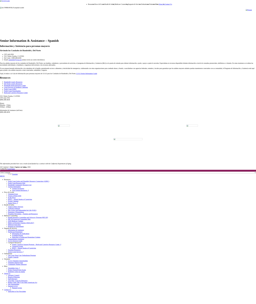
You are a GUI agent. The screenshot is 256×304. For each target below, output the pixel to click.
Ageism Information (14, 187)
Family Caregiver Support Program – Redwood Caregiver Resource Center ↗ (36, 244)
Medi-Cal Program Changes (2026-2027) (21, 223)
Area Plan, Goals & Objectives (18, 281)
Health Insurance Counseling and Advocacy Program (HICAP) (28, 217)
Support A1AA (13, 286)
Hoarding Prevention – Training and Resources (23, 214)
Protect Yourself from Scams (17, 270)
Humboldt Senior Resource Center (15, 85)
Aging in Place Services (15, 207)
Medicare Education (14, 225)
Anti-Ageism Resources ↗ (20, 190)
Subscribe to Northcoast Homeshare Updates (26, 237)
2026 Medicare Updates (15, 221)
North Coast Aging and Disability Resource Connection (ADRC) (28, 181)
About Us (162, 4)
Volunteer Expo (13, 194)
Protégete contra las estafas (16, 272)
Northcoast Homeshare (15, 232)
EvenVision (11, 169)
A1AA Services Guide (15, 241)
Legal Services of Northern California (16, 87)
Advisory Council (13, 275)
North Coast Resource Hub (16, 183)
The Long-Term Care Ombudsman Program (22, 255)
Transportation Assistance (16, 239)
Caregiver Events (17, 246)
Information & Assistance (16, 230)
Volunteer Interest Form (15, 262)
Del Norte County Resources (13, 84)
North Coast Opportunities (12, 91)
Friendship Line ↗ (14, 268)
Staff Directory (12, 279)
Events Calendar (13, 201)
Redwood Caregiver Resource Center (16, 93)
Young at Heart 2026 (14, 196)
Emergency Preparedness (16, 212)
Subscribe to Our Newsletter (17, 291)
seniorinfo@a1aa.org (15, 60)
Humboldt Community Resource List (19, 185)
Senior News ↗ (13, 203)
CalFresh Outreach (14, 208)
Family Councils (13, 257)
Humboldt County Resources (13, 82)
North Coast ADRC (10, 89)
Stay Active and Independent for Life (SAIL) (22, 210)
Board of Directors (14, 277)
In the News (12, 197)
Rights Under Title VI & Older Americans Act (22, 282)
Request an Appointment (16, 226)
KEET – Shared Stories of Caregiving (20, 199)
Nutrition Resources (14, 250)
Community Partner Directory (17, 264)
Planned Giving (17, 288)
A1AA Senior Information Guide (86, 73)
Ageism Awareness (18, 188)
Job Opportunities (13, 284)
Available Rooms (17, 235)
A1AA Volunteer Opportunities (18, 261)
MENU (2, 176)
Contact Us (168, 4)
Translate (15, 174)
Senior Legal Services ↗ (16, 252)
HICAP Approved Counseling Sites (19, 219)
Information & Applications (20, 233)
